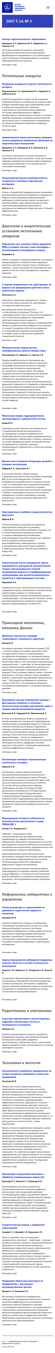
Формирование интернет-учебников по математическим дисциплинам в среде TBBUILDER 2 (23, 821)
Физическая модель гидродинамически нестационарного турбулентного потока (23, 417)
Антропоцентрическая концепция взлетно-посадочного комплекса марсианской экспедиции (25, 180)
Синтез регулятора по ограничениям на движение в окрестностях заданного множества (23, 910)
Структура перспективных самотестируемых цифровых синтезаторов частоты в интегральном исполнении (26, 1021)
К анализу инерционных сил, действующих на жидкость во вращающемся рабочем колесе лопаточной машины (26, 287)
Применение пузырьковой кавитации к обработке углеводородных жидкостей (23, 1175)
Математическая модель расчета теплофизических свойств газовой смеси (24, 349)
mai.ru (4, 1341)
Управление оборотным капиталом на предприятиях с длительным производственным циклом (22, 1284)
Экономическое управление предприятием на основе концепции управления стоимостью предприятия (26, 1073)
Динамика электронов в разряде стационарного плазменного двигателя (23, 637)
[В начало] (20, 7)
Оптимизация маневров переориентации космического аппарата (24, 761)
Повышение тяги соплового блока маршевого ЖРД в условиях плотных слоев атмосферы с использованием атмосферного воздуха (26, 247)
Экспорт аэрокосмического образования (24, 39)
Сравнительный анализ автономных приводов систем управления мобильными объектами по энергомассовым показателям (27, 140)
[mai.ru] (7, 7)
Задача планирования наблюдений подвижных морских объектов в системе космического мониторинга (27, 962)
